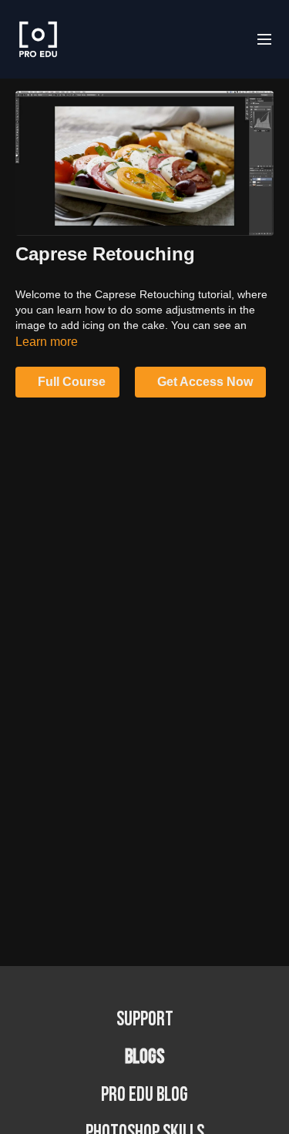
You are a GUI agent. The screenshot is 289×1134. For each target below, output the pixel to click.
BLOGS (144, 1057)
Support (144, 1020)
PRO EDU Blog (144, 1095)
